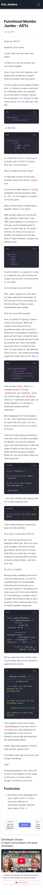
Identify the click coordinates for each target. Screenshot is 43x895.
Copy (34, 112)
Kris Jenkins (9, 4)
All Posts (24, 825)
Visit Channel (22, 882)
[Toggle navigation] (39, 4)
